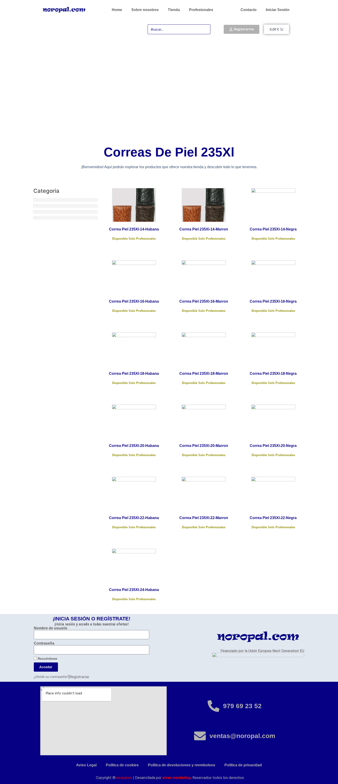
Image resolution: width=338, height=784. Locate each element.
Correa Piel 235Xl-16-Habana (134, 301)
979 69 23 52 (242, 706)
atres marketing (176, 777)
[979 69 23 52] (213, 706)
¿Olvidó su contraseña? (51, 677)
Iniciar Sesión (277, 10)
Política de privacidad (243, 765)
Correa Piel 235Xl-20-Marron (203, 446)
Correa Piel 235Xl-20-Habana (134, 446)
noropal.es (123, 777)
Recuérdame (47, 658)
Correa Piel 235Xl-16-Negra (273, 301)
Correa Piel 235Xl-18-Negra (273, 373)
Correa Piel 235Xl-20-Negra (273, 446)
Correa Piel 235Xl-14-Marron (203, 229)
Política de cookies (122, 765)
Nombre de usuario (50, 628)
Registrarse (79, 676)
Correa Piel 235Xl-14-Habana (134, 229)
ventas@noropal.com (242, 735)
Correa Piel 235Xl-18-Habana (134, 373)
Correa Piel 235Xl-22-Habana (134, 518)
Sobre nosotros (145, 10)
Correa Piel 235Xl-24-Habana (134, 590)
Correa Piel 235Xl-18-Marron (203, 373)
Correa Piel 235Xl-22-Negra (273, 518)
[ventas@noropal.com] (200, 736)
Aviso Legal (86, 765)
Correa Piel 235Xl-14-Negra (273, 229)
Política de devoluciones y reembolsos (181, 765)
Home (117, 10)
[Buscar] (205, 29)
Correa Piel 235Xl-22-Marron (203, 518)
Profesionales (201, 10)
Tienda (174, 10)
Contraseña (44, 643)
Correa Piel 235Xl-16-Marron (203, 301)
